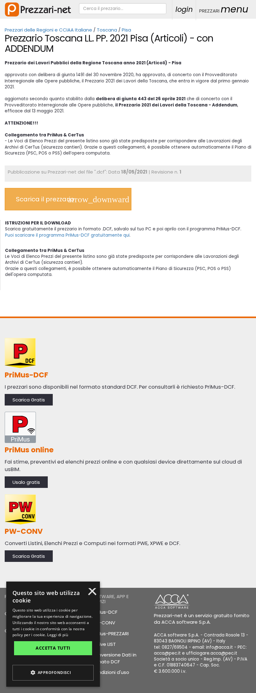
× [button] (92, 593)
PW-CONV (103, 622)
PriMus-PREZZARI (110, 633)
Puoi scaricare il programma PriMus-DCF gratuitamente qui (67, 235)
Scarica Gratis (28, 399)
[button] (53, 673)
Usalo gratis (26, 482)
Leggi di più (57, 634)
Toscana (107, 30)
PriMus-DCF (104, 612)
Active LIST (103, 644)
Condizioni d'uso (110, 672)
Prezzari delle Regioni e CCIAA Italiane (48, 30)
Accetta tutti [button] (53, 648)
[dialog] (53, 634)
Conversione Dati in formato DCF (113, 658)
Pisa (126, 30)
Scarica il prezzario (45, 199)
